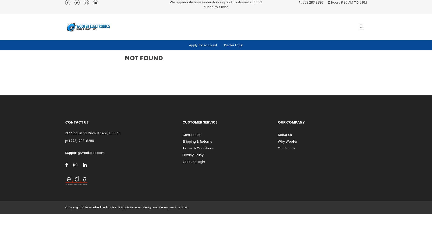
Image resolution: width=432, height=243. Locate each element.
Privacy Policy (193, 155)
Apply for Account (203, 45)
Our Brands (286, 148)
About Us (285, 135)
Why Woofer (287, 141)
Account (361, 27)
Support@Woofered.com (85, 153)
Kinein (184, 207)
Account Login (193, 162)
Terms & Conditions (198, 148)
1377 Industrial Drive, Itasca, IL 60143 (93, 133)
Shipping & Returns (197, 141)
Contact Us (191, 135)
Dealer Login (233, 45)
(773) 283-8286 (81, 141)
